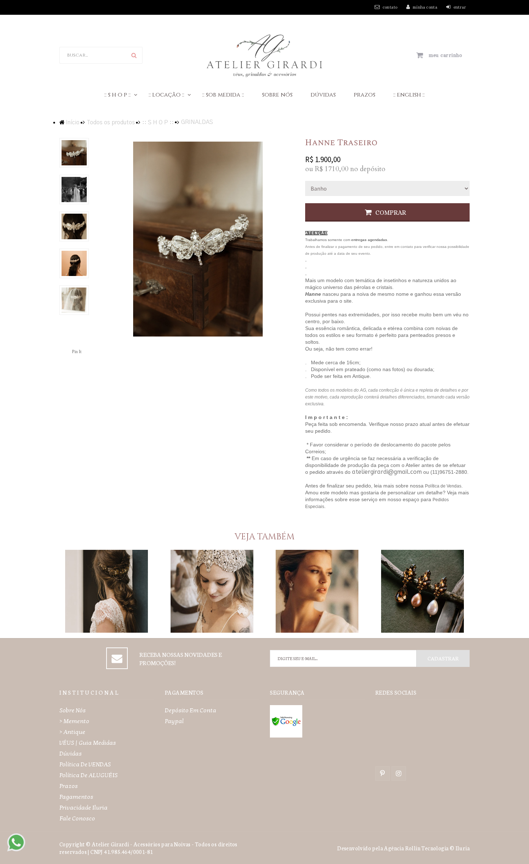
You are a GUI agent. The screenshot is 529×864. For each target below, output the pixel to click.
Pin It (76, 351)
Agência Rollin (402, 848)
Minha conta (425, 7)
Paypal (174, 721)
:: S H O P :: (117, 95)
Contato (390, 7)
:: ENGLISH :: (409, 95)
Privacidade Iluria (83, 807)
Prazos (364, 95)
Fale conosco (77, 818)
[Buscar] (134, 55)
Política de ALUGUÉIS (88, 775)
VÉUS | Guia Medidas (87, 743)
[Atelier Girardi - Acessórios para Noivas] (265, 55)
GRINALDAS (197, 122)
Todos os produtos (111, 122)
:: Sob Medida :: (223, 95)
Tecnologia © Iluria (445, 848)
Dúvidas (323, 95)
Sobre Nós (277, 95)
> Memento (74, 721)
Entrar (459, 7)
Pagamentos (76, 797)
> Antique (72, 732)
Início (73, 122)
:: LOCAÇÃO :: (166, 95)
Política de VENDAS (85, 764)
